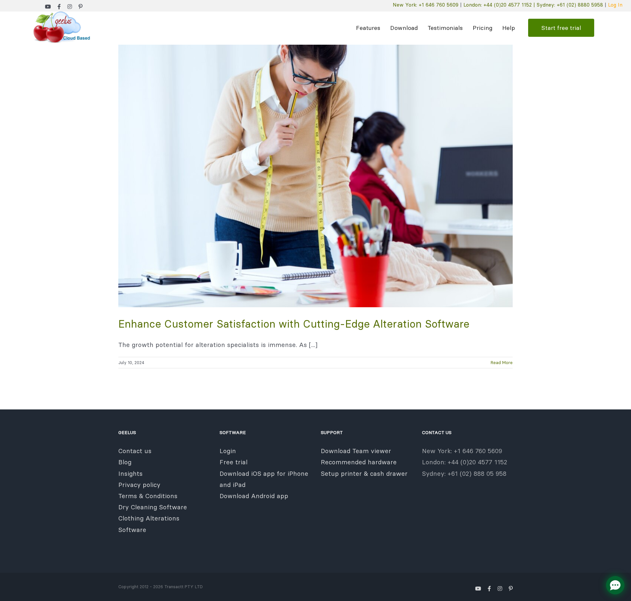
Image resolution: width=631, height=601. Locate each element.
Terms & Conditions (147, 496)
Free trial (233, 462)
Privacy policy (139, 485)
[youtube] (48, 6)
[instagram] (69, 6)
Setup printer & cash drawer (364, 473)
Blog (124, 462)
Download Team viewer (356, 451)
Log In (615, 5)
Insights (130, 473)
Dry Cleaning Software (152, 507)
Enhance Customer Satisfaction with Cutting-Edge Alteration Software (293, 323)
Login (228, 451)
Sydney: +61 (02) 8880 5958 (570, 5)
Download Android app (254, 496)
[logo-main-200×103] (61, 14)
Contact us (135, 451)
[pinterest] (80, 6)
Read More (502, 362)
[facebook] (59, 6)
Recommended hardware (359, 462)
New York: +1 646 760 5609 (425, 5)
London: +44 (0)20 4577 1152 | (500, 5)
